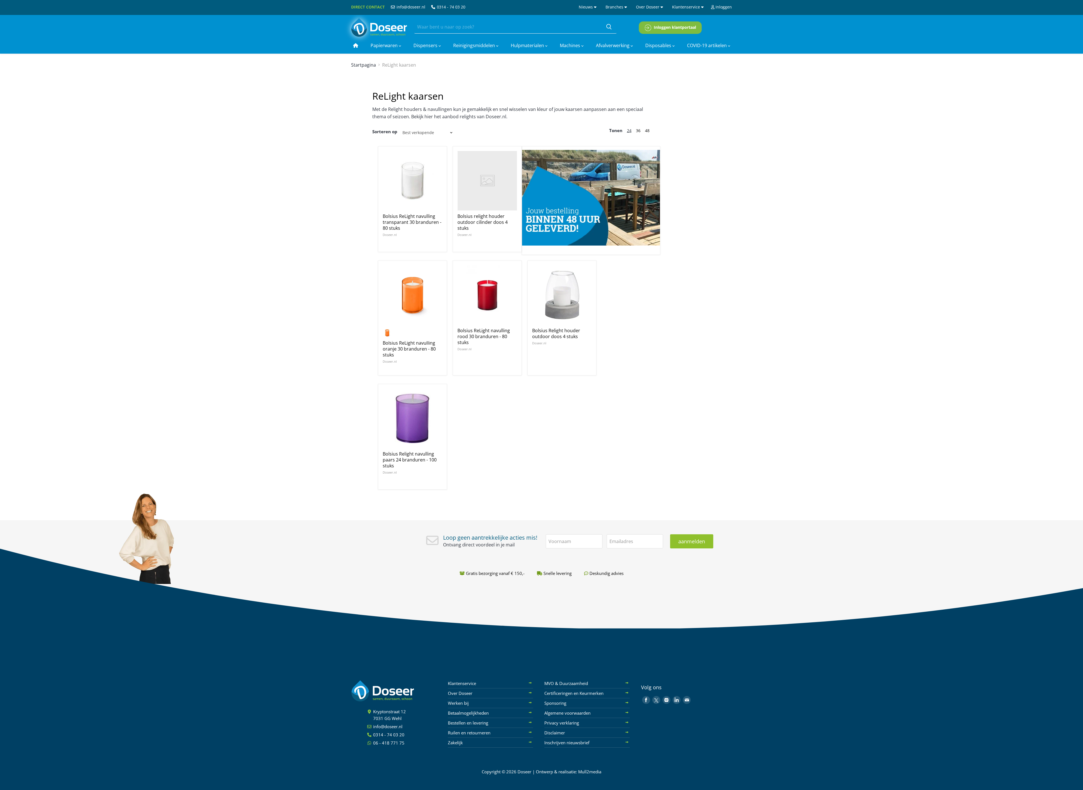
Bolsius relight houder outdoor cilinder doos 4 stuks (482, 222)
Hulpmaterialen (528, 45)
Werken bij (458, 703)
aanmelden (691, 541)
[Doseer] (393, 691)
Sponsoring (555, 703)
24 (629, 130)
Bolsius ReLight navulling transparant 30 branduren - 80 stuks (412, 222)
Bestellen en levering (468, 723)
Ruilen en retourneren (469, 733)
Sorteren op (384, 131)
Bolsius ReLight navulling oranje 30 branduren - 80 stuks (409, 349)
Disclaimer (554, 733)
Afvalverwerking (613, 45)
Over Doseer (648, 7)
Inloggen (723, 7)
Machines (570, 45)
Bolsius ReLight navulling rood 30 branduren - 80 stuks (483, 336)
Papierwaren (385, 45)
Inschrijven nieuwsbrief (566, 742)
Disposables (658, 45)
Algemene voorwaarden (567, 713)
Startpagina (363, 65)
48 (647, 130)
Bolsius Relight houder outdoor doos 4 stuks (556, 333)
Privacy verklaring (561, 723)
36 (638, 130)
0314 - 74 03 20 (450, 7)
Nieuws (586, 7)
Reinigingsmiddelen (474, 45)
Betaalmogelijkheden (468, 713)
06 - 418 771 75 (388, 743)
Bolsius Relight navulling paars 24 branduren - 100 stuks (410, 460)
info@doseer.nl (410, 7)
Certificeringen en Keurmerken (574, 693)
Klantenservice (686, 7)
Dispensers (426, 45)
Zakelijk (455, 742)
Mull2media (589, 771)
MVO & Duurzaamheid (566, 683)
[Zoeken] (609, 27)
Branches (615, 7)
